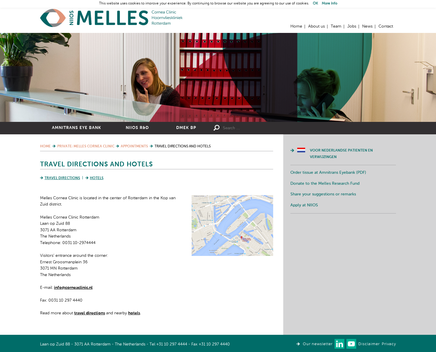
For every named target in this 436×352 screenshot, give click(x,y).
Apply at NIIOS (304, 205)
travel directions (89, 313)
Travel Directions (62, 178)
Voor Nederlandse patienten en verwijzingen (341, 154)
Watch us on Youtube (351, 344)
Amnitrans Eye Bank (76, 128)
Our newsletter (317, 344)
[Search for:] (265, 128)
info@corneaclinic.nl (73, 288)
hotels (134, 313)
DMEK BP (186, 128)
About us (316, 26)
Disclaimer (369, 344)
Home (111, 18)
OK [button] (315, 3)
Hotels (97, 178)
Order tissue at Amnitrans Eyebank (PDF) (328, 173)
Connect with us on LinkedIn (339, 344)
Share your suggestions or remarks (323, 194)
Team (336, 26)
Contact (385, 26)
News (367, 26)
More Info (329, 3)
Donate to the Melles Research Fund (324, 183)
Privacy (389, 344)
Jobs (351, 26)
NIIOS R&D (137, 128)
